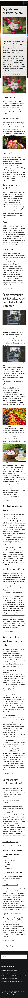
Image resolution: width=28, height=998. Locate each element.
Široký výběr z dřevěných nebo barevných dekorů (13, 976)
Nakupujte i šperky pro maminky (9, 970)
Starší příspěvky (8, 946)
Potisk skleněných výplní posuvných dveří (11, 981)
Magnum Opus (22, 993)
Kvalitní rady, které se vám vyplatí (9, 978)
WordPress (11, 993)
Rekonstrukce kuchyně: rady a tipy (12, 641)
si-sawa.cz (5, 289)
